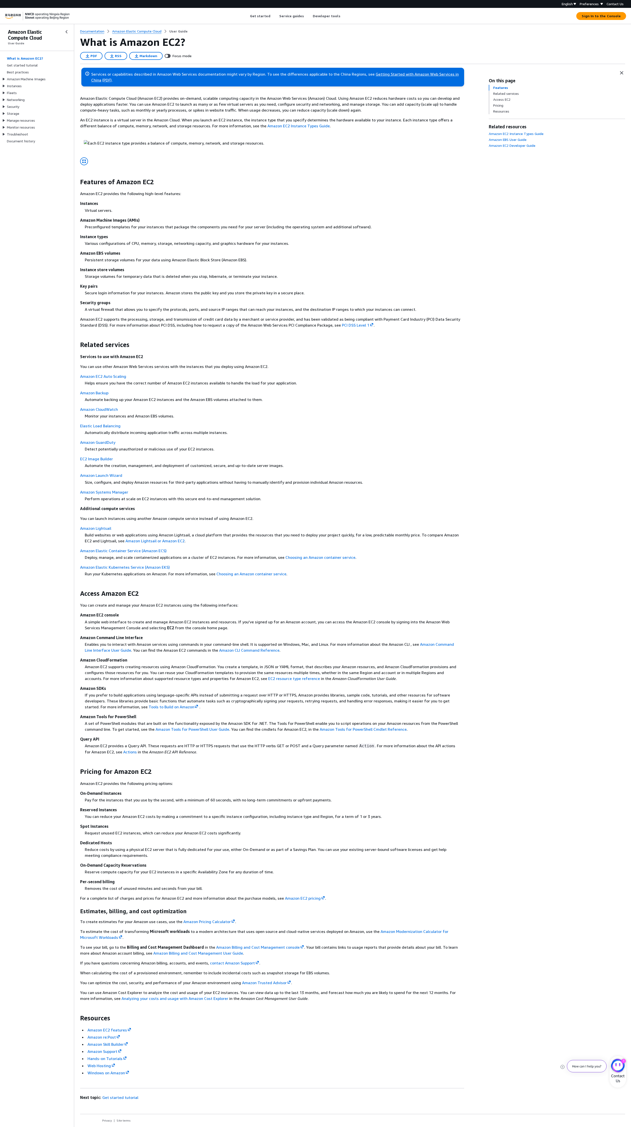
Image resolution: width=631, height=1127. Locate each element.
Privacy (107, 1120)
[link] (178, 31)
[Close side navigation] (66, 32)
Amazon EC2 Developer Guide (512, 145)
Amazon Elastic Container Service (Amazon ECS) (123, 550)
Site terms (124, 1120)
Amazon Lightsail (95, 528)
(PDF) (107, 80)
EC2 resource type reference (294, 678)
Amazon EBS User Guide (507, 139)
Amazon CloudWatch (99, 409)
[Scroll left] (246, 16)
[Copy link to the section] (76, 182)
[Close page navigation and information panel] (621, 73)
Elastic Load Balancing (100, 425)
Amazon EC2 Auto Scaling (103, 376)
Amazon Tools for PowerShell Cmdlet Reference (363, 729)
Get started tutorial (120, 1097)
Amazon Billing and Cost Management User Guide (198, 953)
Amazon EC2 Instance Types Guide (298, 125)
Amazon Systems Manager (104, 492)
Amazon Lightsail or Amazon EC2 (155, 540)
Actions (130, 751)
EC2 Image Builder (96, 458)
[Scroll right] (344, 16)
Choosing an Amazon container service (320, 557)
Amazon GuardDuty (97, 442)
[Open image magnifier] (84, 161)
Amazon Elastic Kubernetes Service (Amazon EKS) (125, 567)
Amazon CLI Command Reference (249, 650)
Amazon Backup (94, 392)
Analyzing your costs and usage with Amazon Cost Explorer (175, 998)
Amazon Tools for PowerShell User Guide (192, 729)
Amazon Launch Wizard (101, 475)
